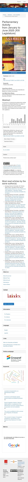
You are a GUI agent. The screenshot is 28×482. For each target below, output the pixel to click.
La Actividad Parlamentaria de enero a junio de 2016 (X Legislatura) (15, 255)
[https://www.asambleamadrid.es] (5, 462)
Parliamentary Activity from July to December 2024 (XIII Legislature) (15, 205)
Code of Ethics (6, 284)
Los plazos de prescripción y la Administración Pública (11, 391)
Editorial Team (6, 278)
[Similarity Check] (14, 358)
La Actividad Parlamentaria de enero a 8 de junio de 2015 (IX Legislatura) (15, 237)
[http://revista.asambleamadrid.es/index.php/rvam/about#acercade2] (13, 461)
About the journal (7, 276)
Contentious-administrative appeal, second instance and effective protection (13, 397)
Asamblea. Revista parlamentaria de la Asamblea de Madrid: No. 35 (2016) (15, 257)
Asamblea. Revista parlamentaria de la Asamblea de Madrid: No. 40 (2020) (15, 232)
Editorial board (6, 280)
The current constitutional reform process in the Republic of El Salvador (13, 412)
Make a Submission (8, 304)
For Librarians (7, 320)
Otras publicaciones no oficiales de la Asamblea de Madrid (11, 345)
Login (24, 1)
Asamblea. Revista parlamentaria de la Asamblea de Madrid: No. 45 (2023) (14, 215)
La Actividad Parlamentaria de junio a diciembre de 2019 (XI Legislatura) (15, 220)
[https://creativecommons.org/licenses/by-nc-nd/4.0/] (13, 470)
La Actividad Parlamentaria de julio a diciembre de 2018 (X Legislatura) (15, 263)
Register (19, 1)
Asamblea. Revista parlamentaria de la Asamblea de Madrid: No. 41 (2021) (15, 223)
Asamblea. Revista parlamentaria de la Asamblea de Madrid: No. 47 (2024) (15, 192)
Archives (10, 14)
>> (6, 269)
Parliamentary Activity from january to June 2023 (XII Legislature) (14, 212)
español (6, 333)
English (6, 330)
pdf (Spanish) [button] (14, 72)
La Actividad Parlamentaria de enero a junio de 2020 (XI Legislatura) (15, 246)
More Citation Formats (9, 139)
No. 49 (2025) (17, 14)
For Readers (7, 314)
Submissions (6, 282)
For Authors (7, 317)
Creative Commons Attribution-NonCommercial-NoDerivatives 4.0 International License (12, 166)
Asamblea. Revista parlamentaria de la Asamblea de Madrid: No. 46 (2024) (14, 199)
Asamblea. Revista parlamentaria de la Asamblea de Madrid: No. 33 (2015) (15, 240)
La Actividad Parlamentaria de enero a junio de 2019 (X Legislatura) (15, 229)
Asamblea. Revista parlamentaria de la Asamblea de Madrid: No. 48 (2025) (15, 207)
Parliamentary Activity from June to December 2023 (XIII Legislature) (14, 196)
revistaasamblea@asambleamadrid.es (21, 463)
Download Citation (8, 141)
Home (4, 14)
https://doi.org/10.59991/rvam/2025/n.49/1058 (13, 80)
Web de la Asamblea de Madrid (10, 342)
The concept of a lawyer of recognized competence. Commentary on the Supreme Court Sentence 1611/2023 (13, 418)
